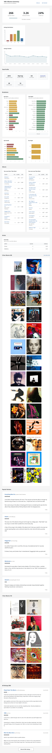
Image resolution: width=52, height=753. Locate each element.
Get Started (44, 3)
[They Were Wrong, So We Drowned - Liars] (18, 639)
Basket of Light (32, 227)
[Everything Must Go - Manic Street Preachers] (18, 346)
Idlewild (7, 580)
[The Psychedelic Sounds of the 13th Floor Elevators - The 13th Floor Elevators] (34, 655)
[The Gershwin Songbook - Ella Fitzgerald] (18, 671)
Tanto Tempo (32, 211)
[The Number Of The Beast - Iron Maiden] (18, 298)
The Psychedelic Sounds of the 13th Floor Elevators (33, 221)
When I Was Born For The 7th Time (8, 181)
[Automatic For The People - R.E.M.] (18, 362)
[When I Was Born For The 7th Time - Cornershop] (18, 459)
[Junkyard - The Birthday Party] (18, 655)
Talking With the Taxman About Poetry (8, 188)
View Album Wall (47, 255)
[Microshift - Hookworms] (34, 427)
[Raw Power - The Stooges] (18, 427)
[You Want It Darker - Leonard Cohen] (34, 378)
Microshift (6, 197)
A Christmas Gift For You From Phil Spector (33, 196)
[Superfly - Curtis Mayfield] (18, 411)
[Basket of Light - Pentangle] (34, 671)
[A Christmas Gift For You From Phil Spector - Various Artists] (18, 623)
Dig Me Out (6, 201)
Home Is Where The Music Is (32, 183)
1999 (5, 713)
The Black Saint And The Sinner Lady (32, 189)
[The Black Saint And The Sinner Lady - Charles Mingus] (34, 607)
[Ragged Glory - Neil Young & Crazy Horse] (18, 443)
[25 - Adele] (34, 346)
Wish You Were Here (9, 732)
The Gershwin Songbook (32, 177)
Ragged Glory (7, 211)
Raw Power (6, 222)
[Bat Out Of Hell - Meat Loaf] (34, 330)
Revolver (31, 207)
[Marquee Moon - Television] (34, 314)
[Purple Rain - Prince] (18, 475)
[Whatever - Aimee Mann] (18, 394)
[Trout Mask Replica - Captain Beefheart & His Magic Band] (34, 623)
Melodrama (8, 561)
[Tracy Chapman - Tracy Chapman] (18, 378)
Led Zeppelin (32, 215)
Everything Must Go (10, 494)
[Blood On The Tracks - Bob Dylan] (18, 282)
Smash (6, 516)
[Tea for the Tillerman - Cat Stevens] (34, 459)
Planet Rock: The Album (10, 690)
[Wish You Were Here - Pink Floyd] (18, 266)
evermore (6, 193)
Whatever (6, 177)
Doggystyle (8, 540)
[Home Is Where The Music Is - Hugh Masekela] (18, 607)
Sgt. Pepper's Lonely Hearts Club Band (33, 203)
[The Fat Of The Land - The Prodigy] (34, 298)
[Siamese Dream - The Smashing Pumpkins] (34, 443)
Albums (38, 3)
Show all (38, 133)
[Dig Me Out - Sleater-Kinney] (18, 314)
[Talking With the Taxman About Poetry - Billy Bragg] (34, 362)
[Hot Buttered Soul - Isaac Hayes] (34, 394)
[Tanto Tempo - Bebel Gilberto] (34, 639)
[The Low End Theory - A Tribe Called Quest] (34, 411)
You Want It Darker (6, 217)
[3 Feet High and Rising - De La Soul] (34, 475)
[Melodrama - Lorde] (34, 266)
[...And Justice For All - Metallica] (18, 330)
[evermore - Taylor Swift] (34, 282)
